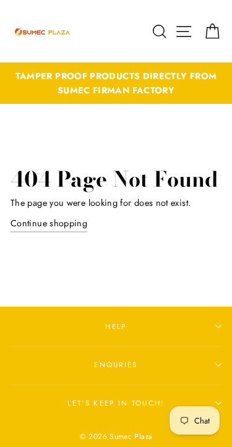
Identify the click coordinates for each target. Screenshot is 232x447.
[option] (116, 83)
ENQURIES (116, 365)
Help (115, 326)
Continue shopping (49, 223)
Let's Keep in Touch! (115, 403)
